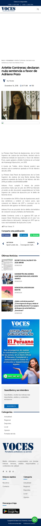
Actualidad (9, 60)
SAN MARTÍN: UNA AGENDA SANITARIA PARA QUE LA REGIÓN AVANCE (26, 276)
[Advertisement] (20, 34)
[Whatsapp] (13, 471)
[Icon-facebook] (3, 471)
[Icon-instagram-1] (9, 471)
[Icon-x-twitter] (6, 471)
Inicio (3, 60)
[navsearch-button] (38, 9)
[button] (34, 9)
